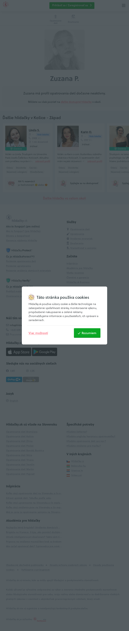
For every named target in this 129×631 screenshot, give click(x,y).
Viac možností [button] (38, 333)
